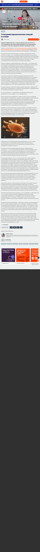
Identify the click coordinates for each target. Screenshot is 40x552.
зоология (15, 243)
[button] (38, 258)
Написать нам (5, 227)
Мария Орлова (6, 39)
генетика (9, 243)
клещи (20, 243)
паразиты (26, 243)
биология (8, 239)
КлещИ (7, 48)
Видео (3, 31)
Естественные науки (33, 243)
